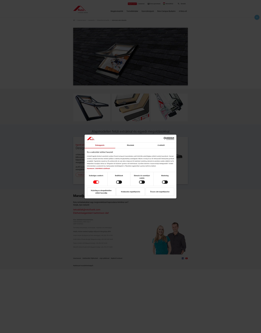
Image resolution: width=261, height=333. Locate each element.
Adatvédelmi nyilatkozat (102, 168)
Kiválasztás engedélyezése (130, 192)
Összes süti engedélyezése (159, 192)
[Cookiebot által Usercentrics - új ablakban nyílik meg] (165, 138)
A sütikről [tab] (161, 145)
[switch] (119, 182)
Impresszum (90, 168)
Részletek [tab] (130, 145)
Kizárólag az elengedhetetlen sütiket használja (101, 192)
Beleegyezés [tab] (99, 145)
